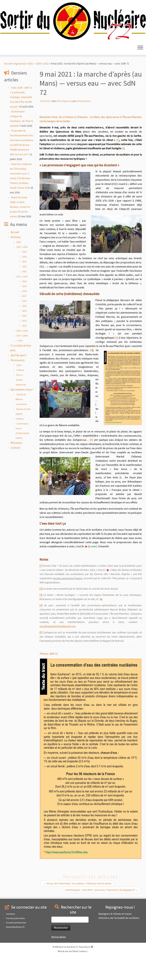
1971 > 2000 (22, 335)
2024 (24, 256)
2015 (24, 305)
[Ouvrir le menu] (140, 48)
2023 (24, 261)
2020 (24, 281)
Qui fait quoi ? (19, 355)
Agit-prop (20, 63)
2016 (24, 301)
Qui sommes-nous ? (22, 389)
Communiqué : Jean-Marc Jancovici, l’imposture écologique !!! (101, 890)
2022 (24, 266)
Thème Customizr (79, 951)
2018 (24, 291)
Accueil (8, 63)
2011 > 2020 (22, 276)
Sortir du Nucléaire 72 (68, 947)
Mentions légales (58, 937)
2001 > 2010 (22, 330)
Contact (15, 447)
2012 (24, 320)
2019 (24, 286)
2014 (24, 310)
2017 (24, 296)
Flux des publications (15, 918)
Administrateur (83, 101)
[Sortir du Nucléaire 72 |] (73, 21)
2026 (18, 242)
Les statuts (21, 404)
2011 (24, 325)
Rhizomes (16, 443)
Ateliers (20, 418)
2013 (24, 315)
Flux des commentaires (16, 922)
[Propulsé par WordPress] (92, 946)
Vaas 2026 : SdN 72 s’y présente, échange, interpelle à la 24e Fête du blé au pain (21, 97)
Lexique (20, 370)
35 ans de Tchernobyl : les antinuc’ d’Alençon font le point (77, 883)
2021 (46, 63)
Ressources (18, 360)
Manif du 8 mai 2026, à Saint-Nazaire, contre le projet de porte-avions (20, 207)
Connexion (10, 914)
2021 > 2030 (34, 63)
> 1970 (19, 340)
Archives (16, 237)
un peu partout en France (67, 578)
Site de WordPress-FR (15, 927)
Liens (18, 365)
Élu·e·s (19, 374)
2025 (24, 251)
